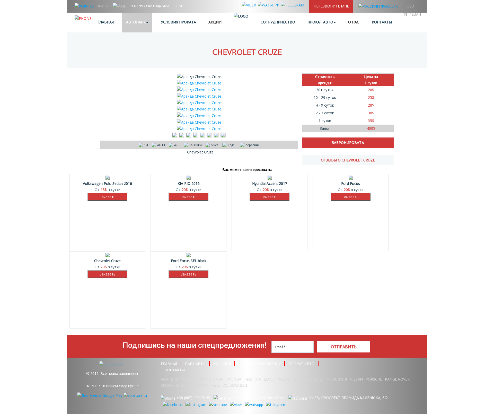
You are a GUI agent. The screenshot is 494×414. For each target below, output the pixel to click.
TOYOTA (200, 385)
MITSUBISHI (336, 379)
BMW (175, 379)
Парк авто (195, 363)
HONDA (216, 379)
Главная (106, 22)
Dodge (189, 379)
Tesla (215, 385)
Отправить (344, 347)
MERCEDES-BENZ (308, 379)
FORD (202, 379)
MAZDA (283, 379)
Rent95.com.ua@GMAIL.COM (155, 5)
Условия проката (178, 22)
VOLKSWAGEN (235, 385)
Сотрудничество (278, 22)
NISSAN (356, 379)
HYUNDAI (234, 379)
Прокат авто (320, 22)
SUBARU (183, 385)
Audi (164, 379)
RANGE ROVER (397, 379)
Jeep (248, 379)
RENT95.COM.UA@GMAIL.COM (258, 397)
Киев (103, 5)
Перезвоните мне (331, 6)
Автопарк (136, 22)
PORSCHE (374, 379)
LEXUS (269, 379)
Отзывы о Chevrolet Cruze (348, 160)
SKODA (167, 385)
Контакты (382, 22)
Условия (222, 363)
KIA (258, 379)
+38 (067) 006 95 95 (193, 397)
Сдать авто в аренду (260, 363)
